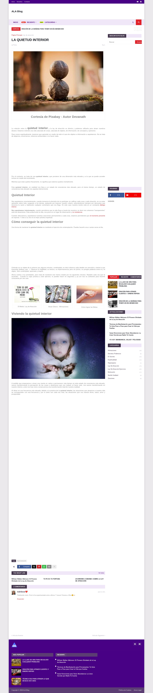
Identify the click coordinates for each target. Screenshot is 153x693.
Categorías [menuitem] (50, 22)
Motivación (124, 372)
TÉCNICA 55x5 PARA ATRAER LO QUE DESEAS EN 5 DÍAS (35, 680)
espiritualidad (124, 360)
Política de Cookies (125, 690)
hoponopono (124, 363)
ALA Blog (17, 11)
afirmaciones (124, 350)
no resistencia (77, 212)
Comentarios (135, 277)
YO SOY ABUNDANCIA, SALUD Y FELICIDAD (125, 340)
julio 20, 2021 (101, 592)
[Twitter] (34, 566)
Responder (20, 599)
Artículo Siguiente (98, 635)
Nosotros (19, 2)
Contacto (27, 2)
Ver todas (101, 573)
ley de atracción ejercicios (124, 369)
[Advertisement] (100, 11)
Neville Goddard (124, 375)
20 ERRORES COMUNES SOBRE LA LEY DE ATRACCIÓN (89, 580)
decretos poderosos (124, 353)
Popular (113, 277)
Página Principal (17, 35)
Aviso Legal (137, 690)
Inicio (13, 2)
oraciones (124, 378)
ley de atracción (28, 35)
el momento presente (97, 216)
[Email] (49, 566)
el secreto (124, 356)
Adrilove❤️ (22, 592)
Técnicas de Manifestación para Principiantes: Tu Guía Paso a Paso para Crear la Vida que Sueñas (125, 326)
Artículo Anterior (18, 635)
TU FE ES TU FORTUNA (51, 579)
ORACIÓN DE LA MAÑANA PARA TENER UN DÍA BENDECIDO (42, 29)
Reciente (124, 277)
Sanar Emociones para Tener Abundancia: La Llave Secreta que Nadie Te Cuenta (125, 334)
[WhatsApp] (44, 566)
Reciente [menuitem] (31, 22)
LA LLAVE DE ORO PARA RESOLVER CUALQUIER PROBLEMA (127, 284)
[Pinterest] (39, 566)
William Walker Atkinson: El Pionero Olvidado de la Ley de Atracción (24, 580)
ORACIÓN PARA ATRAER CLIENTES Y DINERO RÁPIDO (129, 292)
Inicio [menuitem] (15, 22)
